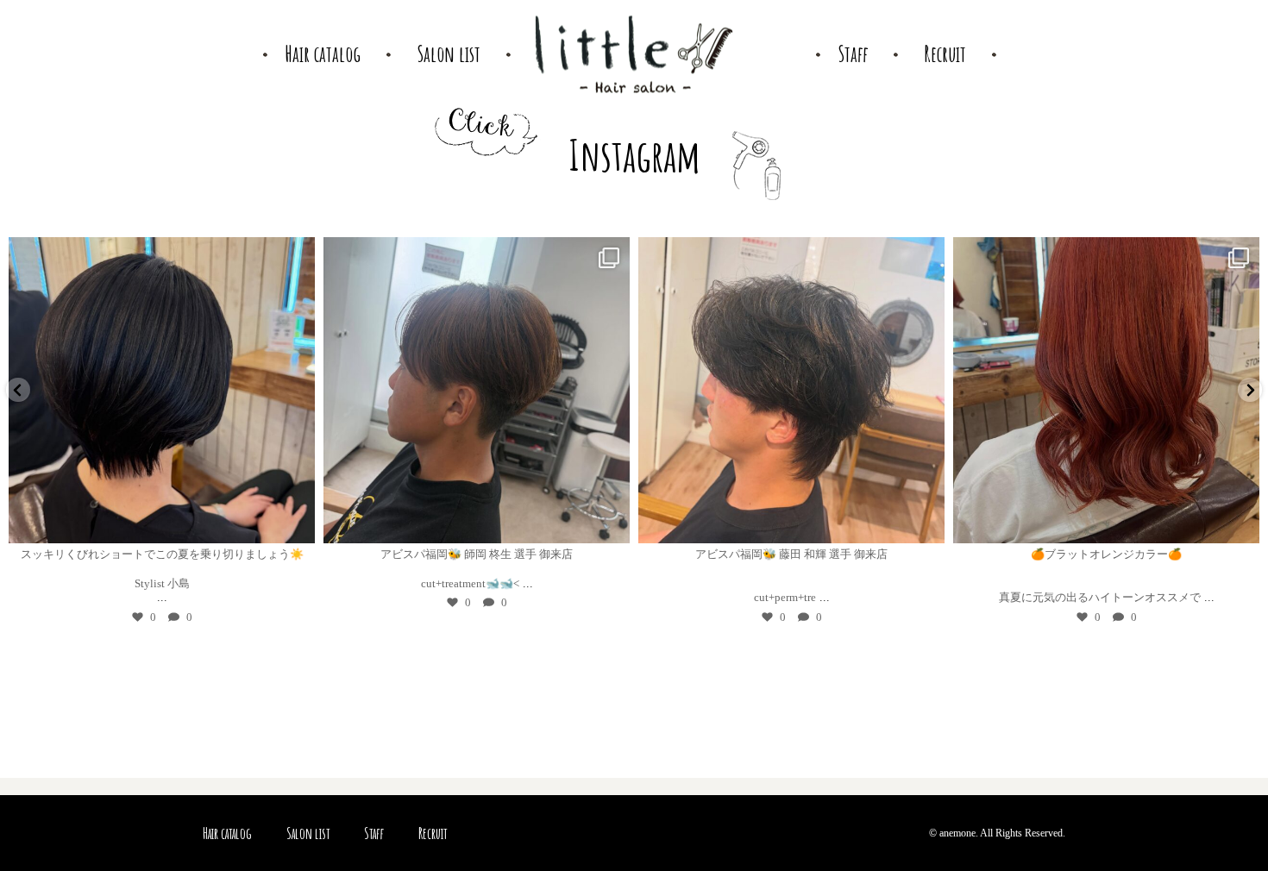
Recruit (432, 833)
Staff (374, 833)
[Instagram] (31, 522)
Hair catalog (227, 833)
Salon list (308, 833)
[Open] (214, 390)
